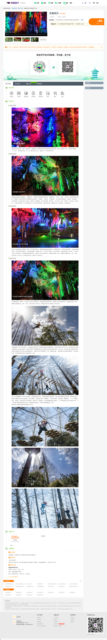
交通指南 (39, 83)
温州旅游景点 (19, 595)
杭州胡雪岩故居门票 (52, 584)
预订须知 (8, 83)
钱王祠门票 (29, 584)
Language (22, 2)
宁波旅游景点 (62, 592)
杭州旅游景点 (8, 592)
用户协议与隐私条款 (41, 626)
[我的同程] (85, 3)
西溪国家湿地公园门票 (21, 586)
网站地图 (39, 621)
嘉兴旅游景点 (29, 592)
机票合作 (59, 623)
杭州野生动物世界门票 (74, 586)
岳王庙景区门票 (30, 586)
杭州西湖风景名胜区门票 (10, 584)
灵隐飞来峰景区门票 (20, 584)
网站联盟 (56, 621)
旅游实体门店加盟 (58, 626)
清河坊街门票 (51, 586)
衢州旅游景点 (40, 595)
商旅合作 (56, 619)
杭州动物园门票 (62, 584)
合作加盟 (56, 617)
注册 (97, 2)
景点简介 (17, 83)
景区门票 (20, 8)
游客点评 (28, 83)
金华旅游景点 (40, 592)
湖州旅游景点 (19, 592)
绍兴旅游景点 (72, 592)
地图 (82, 20)
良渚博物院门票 (40, 586)
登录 (94, 2)
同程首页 (14, 8)
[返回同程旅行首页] (13, 3)
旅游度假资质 (40, 623)
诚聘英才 (72, 621)
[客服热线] (83, 3)
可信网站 (39, 619)
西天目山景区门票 (9, 586)
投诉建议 (72, 619)
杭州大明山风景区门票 (74, 584)
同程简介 (39, 617)
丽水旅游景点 (51, 592)
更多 (82, 24)
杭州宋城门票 (62, 586)
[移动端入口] (90, 3)
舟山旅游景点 (29, 595)
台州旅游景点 (8, 595)
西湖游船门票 (40, 584)
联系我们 (72, 617)
